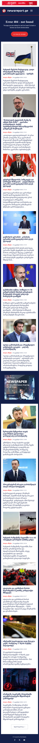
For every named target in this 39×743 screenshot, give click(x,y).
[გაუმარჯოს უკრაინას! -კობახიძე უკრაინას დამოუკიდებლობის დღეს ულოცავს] (19, 222)
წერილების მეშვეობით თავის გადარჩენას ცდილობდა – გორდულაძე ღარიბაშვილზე (15, 434)
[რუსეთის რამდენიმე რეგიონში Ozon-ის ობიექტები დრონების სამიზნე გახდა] (19, 523)
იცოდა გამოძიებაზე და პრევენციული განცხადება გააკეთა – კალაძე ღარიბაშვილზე (19, 347)
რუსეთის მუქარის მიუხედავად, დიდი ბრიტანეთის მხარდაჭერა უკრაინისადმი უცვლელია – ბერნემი (18, 72)
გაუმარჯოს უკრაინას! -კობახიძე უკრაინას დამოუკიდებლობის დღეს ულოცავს (18, 239)
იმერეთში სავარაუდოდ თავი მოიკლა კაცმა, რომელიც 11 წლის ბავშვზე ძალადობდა (19, 643)
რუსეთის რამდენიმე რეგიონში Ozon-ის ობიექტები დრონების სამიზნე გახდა (19, 539)
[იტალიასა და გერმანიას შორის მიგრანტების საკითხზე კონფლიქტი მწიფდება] (19, 573)
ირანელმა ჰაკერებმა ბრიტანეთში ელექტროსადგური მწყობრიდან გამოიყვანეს (17, 696)
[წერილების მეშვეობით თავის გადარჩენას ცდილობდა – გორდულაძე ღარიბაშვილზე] (19, 417)
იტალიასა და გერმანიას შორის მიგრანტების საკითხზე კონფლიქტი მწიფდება (18, 590)
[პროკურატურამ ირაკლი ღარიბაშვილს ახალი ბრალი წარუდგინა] (19, 470)
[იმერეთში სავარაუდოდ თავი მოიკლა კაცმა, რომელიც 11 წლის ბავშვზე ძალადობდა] (19, 626)
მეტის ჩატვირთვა (19, 727)
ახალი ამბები (7, 77)
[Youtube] (24, 740)
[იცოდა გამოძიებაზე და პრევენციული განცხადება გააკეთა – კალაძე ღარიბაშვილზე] (19, 330)
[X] (19, 740)
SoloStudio (23, 737)
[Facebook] (15, 740)
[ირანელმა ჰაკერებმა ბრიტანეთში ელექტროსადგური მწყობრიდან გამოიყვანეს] (19, 679)
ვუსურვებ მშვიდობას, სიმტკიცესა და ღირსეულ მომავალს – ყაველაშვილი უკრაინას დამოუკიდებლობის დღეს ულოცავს (18, 183)
